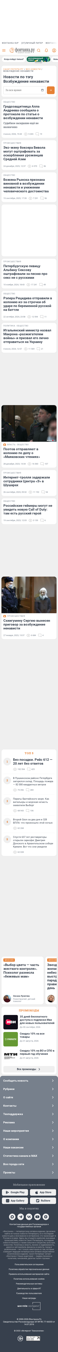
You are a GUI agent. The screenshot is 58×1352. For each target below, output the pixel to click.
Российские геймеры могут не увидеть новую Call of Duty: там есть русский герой (27, 509)
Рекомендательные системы (29, 1284)
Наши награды (29, 1298)
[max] (12, 1217)
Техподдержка (13, 1114)
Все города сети (13, 1164)
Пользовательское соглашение (29, 1264)
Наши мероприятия (16, 1130)
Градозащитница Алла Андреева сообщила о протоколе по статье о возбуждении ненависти (23, 112)
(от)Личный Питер (32, 43)
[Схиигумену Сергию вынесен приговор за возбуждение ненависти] (29, 595)
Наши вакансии (13, 1147)
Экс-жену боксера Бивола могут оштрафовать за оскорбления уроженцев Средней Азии (24, 153)
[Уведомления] (46, 50)
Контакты (9, 1105)
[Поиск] (39, 50)
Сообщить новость (15, 1080)
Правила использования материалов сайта (29, 1274)
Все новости (33, 69)
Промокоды (29, 1010)
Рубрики (9, 1089)
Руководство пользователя (29, 1293)
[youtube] (37, 1217)
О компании (11, 1139)
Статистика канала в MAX (20, 1155)
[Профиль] (54, 50)
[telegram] (20, 1217)
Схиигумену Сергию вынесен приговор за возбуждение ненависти (26, 624)
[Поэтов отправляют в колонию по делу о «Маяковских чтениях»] (29, 423)
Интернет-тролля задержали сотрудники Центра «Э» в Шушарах (26, 481)
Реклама (9, 1122)
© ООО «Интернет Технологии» (29, 1331)
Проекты (9, 1172)
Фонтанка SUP (10, 43)
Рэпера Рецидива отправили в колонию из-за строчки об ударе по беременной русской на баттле (27, 304)
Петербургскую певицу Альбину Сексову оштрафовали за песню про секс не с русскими (25, 272)
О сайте (8, 1097)
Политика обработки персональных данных (29, 1269)
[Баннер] (38, 59)
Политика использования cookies (29, 1279)
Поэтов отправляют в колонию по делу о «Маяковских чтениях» (21, 453)
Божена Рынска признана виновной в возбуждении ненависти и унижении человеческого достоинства (26, 185)
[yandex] (46, 1217)
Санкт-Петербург (13, 69)
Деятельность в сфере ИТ (29, 1288)
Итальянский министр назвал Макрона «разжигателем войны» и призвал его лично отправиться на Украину (27, 336)
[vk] (29, 1217)
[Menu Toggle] (4, 50)
